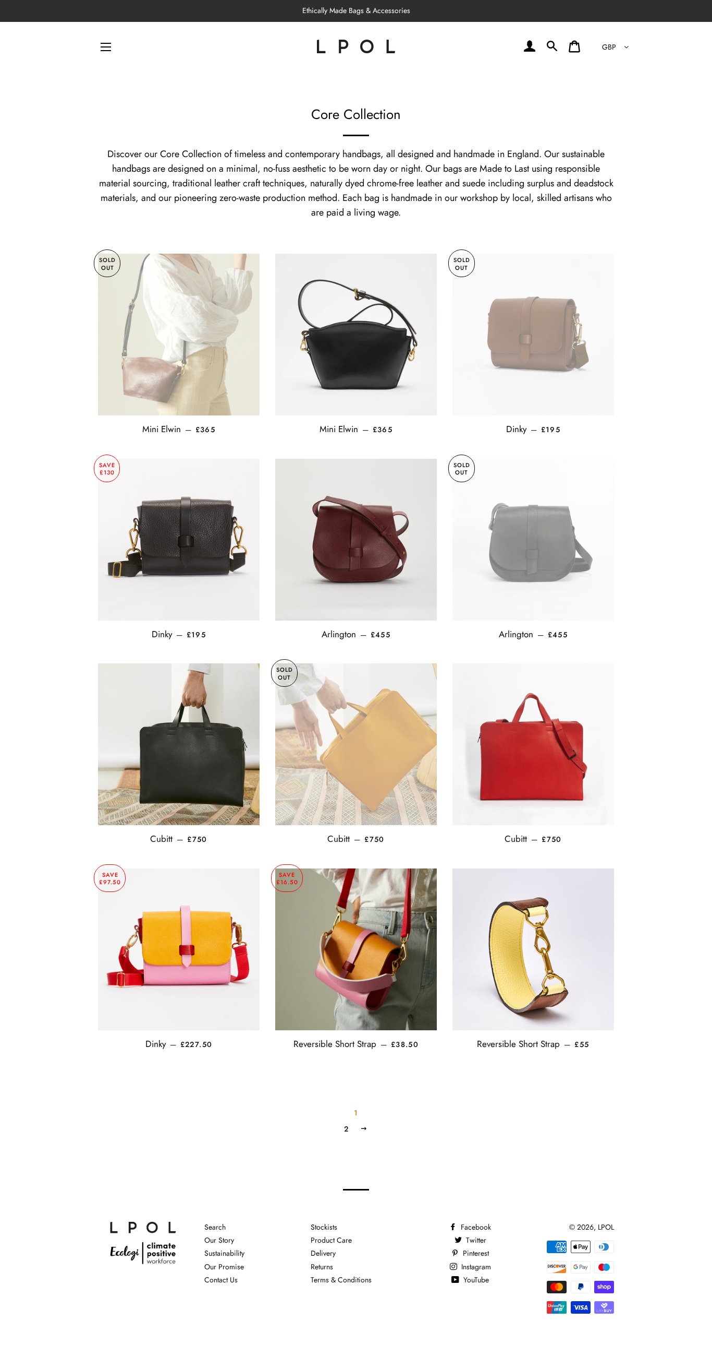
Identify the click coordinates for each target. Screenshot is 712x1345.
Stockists (324, 1227)
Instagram (475, 1266)
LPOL (606, 1227)
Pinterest (475, 1253)
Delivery (323, 1253)
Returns (322, 1266)
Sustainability (224, 1253)
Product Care (331, 1240)
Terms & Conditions (341, 1280)
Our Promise (224, 1266)
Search (215, 1227)
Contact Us (221, 1280)
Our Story (219, 1240)
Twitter (475, 1240)
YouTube (475, 1280)
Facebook (475, 1227)
